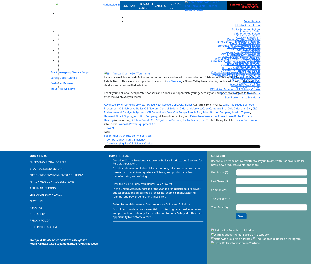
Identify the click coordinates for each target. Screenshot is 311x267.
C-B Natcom (151, 108)
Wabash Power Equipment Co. (137, 124)
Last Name (219, 181)
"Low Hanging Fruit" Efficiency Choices (130, 143)
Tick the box (220, 198)
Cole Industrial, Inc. (239, 108)
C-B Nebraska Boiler (131, 108)
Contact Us (38, 214)
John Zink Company (145, 116)
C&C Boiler (185, 104)
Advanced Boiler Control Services (124, 104)
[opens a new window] (233, 230)
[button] (203, 6)
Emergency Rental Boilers (48, 162)
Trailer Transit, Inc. (194, 120)
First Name (219, 172)
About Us (36, 207)
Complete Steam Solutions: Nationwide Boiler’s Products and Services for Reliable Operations (157, 162)
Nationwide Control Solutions (52, 181)
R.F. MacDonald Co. (143, 120)
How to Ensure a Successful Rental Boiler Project (142, 184)
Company (218, 190)
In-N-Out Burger (177, 112)
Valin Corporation (248, 120)
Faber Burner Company (217, 112)
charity (127, 135)
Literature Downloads (46, 194)
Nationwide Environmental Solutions (57, 175)
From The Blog (118, 156)
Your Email (219, 207)
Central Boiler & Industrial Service (180, 108)
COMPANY (128, 6)
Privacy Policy (40, 220)
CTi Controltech (156, 112)
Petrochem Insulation (203, 116)
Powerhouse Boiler (229, 116)
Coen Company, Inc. (214, 108)
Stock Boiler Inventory (46, 168)
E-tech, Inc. (194, 112)
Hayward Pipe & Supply (118, 116)
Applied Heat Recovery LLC (162, 104)
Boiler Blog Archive (44, 227)
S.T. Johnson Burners (168, 120)
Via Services (144, 135)
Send (241, 216)
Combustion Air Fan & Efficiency (125, 139)
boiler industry (113, 135)
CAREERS (160, 6)
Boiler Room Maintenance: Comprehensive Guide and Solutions (151, 204)
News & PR (37, 201)
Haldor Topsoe (241, 112)
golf (134, 135)
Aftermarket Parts (43, 188)
